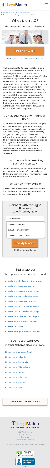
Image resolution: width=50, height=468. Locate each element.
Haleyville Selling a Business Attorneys (22, 331)
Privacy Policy (25, 434)
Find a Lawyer (25, 51)
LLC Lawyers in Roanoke (15, 382)
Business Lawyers (7, 13)
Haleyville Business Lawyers (11, 15)
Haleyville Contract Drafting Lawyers (21, 306)
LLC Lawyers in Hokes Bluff (16, 357)
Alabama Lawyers (22, 13)
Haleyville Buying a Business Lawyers (21, 296)
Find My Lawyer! (25, 243)
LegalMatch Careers (25, 439)
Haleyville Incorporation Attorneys (20, 321)
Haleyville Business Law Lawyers (19, 286)
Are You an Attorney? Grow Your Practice (25, 59)
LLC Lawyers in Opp (13, 387)
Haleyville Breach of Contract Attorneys (23, 281)
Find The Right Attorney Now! (25, 401)
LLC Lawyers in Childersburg (17, 367)
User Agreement (25, 432)
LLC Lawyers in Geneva (14, 372)
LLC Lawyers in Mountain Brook (18, 352)
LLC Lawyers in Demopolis (16, 362)
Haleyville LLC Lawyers (14, 326)
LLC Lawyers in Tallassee (15, 377)
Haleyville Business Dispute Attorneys (21, 291)
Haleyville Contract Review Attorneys (21, 311)
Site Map (25, 437)
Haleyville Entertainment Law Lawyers (21, 316)
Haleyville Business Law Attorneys (20, 301)
